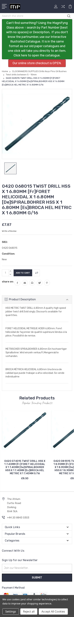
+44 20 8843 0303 (18, 517)
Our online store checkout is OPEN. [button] (37, 63)
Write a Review (9, 231)
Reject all (29, 611)
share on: (8, 281)
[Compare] (63, 8)
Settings (10, 611)
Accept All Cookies (53, 611)
